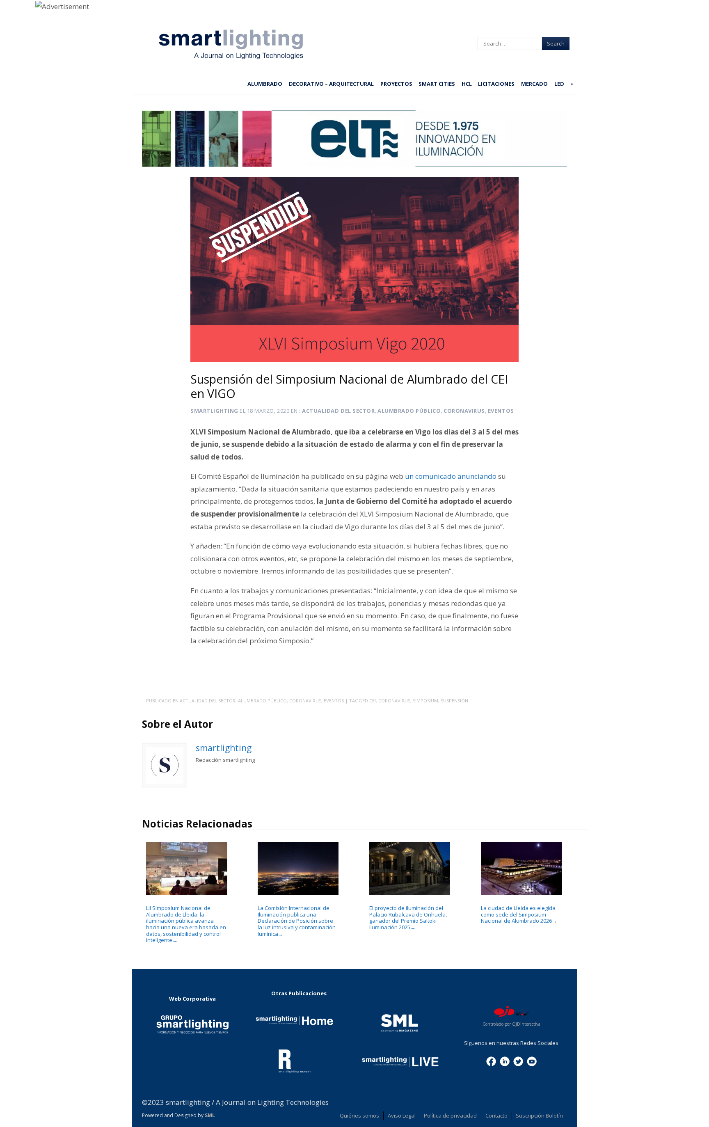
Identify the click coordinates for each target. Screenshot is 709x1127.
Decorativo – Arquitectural (331, 83)
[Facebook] (491, 1060)
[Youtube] (532, 1060)
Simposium (425, 700)
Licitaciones (496, 83)
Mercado (534, 83)
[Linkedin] (505, 1060)
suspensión (454, 700)
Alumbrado (264, 83)
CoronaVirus (394, 700)
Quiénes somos (359, 1115)
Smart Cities (437, 83)
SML (210, 1115)
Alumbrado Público (409, 410)
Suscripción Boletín (539, 1115)
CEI (372, 700)
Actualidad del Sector (338, 410)
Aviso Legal (402, 1115)
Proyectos (396, 83)
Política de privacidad (450, 1115)
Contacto (496, 1115)
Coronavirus (464, 410)
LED (559, 83)
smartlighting (214, 410)
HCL (467, 83)
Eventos (501, 410)
